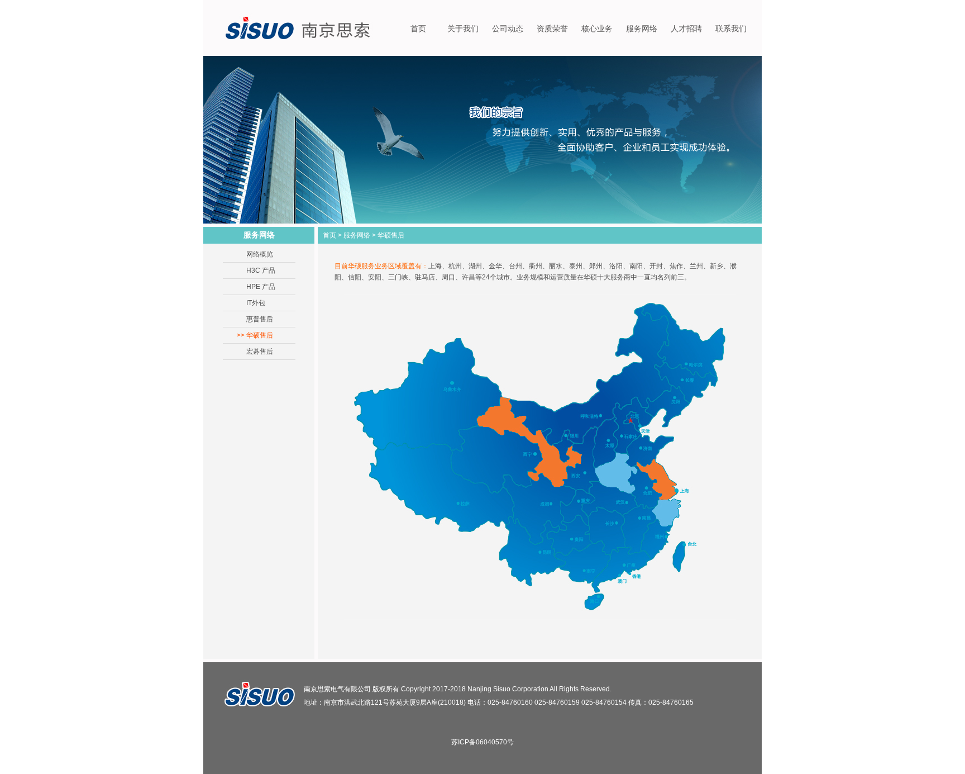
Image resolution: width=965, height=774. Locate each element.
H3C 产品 (260, 270)
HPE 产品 (260, 287)
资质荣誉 (552, 29)
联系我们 (731, 29)
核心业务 (597, 29)
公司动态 (507, 29)
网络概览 (259, 254)
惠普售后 (259, 319)
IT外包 (255, 303)
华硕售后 (259, 335)
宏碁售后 (259, 351)
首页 (418, 29)
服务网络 (641, 29)
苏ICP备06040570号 (482, 742)
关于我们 (463, 29)
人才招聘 (686, 29)
